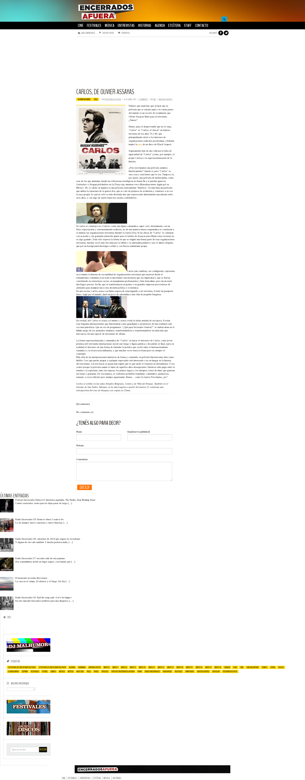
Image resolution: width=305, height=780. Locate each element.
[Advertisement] (152, 64)
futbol (44, 671)
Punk (140, 671)
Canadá (227, 667)
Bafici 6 (106, 667)
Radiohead (167, 671)
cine (241, 667)
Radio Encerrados (152, 671)
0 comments (143, 99)
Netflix (70, 671)
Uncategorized (203, 671)
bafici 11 (152, 667)
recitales (178, 671)
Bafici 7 (115, 667)
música (62, 671)
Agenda (72, 667)
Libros (53, 671)
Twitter (226, 32)
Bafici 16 (199, 667)
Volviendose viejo (230, 671)
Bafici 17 (208, 667)
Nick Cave (80, 671)
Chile (235, 667)
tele (95, 99)
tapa (140, 144)
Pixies (96, 671)
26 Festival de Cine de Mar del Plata (22, 667)
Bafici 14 (180, 667)
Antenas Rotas (95, 667)
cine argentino (253, 667)
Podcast (105, 671)
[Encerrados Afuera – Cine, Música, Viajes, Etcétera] (106, 19)
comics (264, 667)
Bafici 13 (170, 667)
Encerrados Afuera (113, 99)
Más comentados (88, 33)
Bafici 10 (142, 667)
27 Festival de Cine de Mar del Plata (52, 667)
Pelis (89, 671)
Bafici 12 (161, 667)
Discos (281, 667)
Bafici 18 (218, 667)
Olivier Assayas (84, 99)
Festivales (35, 671)
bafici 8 (124, 667)
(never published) (138, 431)
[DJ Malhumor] (28, 651)
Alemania (81, 667)
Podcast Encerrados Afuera (123, 671)
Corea (272, 667)
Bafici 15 (189, 667)
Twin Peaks (189, 671)
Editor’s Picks (108, 33)
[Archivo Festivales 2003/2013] (28, 712)
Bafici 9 (133, 667)
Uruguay (216, 671)
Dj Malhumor (13, 671)
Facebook (220, 32)
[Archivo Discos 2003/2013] (28, 734)
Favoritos (126, 33)
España (25, 671)
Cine (154, 99)
